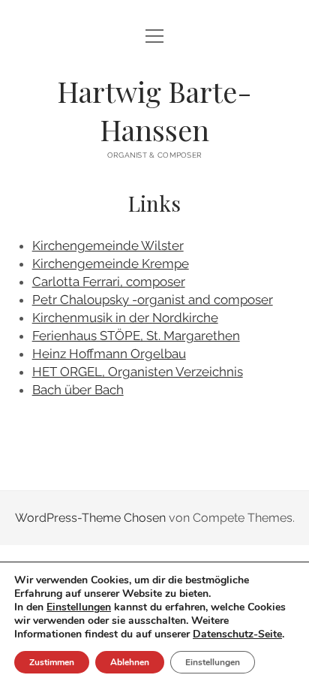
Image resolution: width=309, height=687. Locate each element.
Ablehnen (129, 662)
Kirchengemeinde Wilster (108, 245)
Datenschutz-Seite (237, 634)
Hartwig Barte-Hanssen (154, 110)
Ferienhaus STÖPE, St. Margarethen (136, 335)
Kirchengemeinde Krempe (110, 263)
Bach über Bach (78, 389)
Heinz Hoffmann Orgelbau (109, 353)
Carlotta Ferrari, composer (108, 281)
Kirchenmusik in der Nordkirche (125, 317)
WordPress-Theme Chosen (90, 518)
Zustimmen (51, 662)
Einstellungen (78, 607)
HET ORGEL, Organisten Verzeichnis (137, 371)
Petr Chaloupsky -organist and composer (152, 299)
